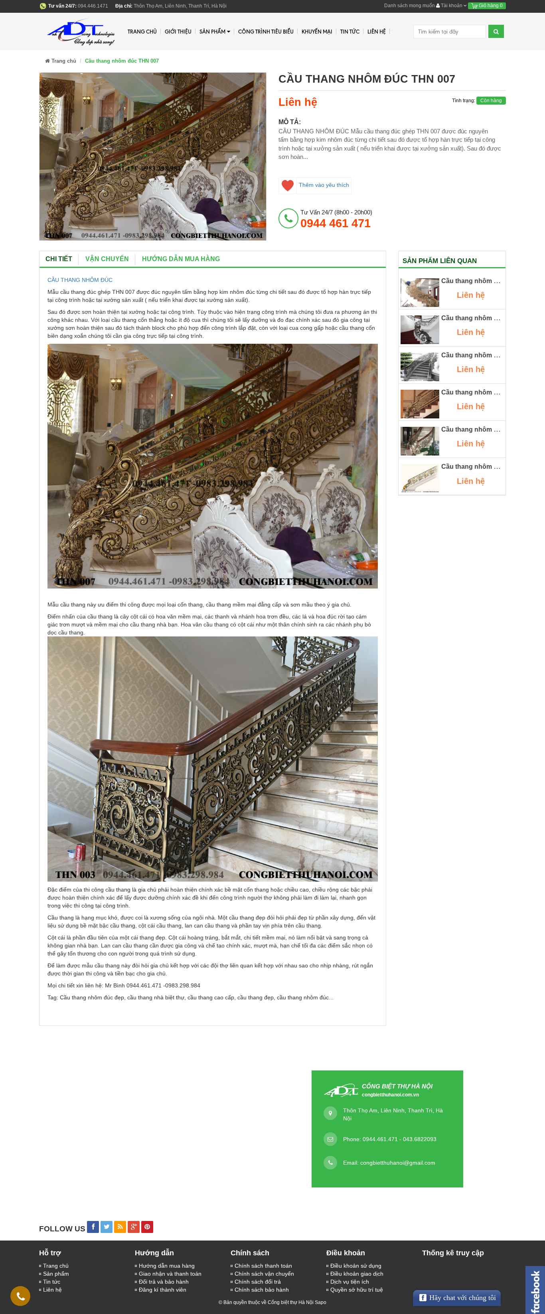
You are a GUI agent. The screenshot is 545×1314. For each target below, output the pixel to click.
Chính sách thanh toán (263, 1265)
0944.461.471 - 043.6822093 (399, 1139)
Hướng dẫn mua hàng (181, 259)
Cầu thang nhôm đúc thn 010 (485, 355)
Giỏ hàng (490, 5)
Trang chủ (56, 1265)
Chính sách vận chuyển (264, 1273)
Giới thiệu (178, 31)
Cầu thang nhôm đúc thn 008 (485, 392)
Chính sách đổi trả (258, 1281)
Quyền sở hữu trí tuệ (356, 1289)
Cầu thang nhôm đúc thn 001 (485, 318)
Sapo (320, 1302)
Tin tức (349, 31)
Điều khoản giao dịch (356, 1273)
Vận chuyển (107, 259)
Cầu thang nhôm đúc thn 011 (485, 280)
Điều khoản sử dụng (355, 1265)
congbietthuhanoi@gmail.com (397, 1162)
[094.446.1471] (21, 1298)
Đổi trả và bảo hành (164, 1281)
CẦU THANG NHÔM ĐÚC (80, 280)
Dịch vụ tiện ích (349, 1281)
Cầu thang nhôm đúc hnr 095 (485, 429)
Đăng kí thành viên (162, 1289)
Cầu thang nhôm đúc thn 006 (485, 466)
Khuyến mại (317, 31)
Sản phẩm (56, 1273)
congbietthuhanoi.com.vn (390, 1095)
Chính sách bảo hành (262, 1289)
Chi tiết (58, 259)
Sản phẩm (212, 31)
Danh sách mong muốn (409, 5)
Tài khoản (452, 5)
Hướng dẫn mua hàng (167, 1265)
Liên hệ (52, 1289)
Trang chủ (142, 31)
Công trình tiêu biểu (266, 31)
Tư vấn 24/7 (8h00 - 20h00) (336, 219)
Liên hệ (376, 31)
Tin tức (51, 1281)
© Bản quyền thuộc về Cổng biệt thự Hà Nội (266, 1302)
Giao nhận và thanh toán (170, 1273)
